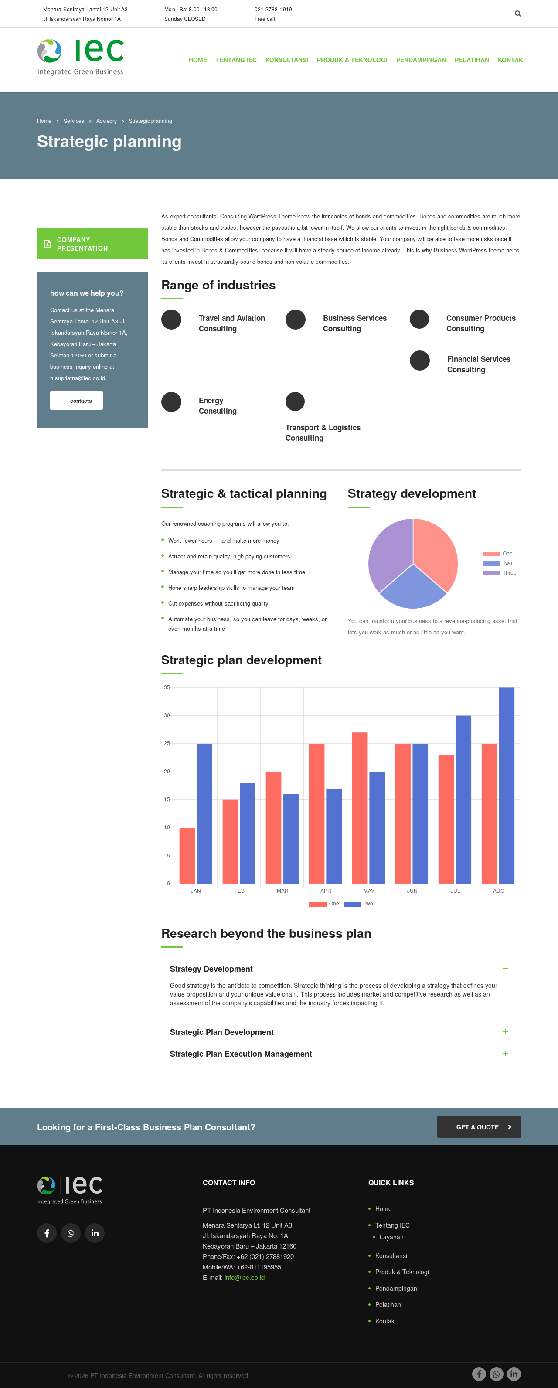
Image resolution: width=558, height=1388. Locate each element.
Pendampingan (421, 59)
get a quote (477, 1127)
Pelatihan (472, 59)
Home (198, 59)
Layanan (392, 1237)
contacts (81, 401)
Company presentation (82, 243)
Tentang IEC (236, 59)
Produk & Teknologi (352, 59)
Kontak (510, 59)
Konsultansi (286, 59)
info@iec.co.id (245, 1277)
